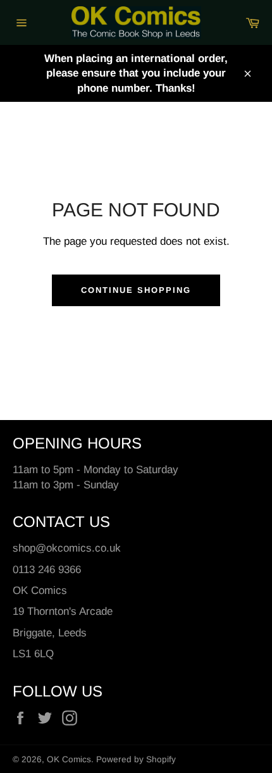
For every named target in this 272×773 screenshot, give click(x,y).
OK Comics (69, 759)
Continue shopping (135, 290)
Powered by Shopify (136, 759)
